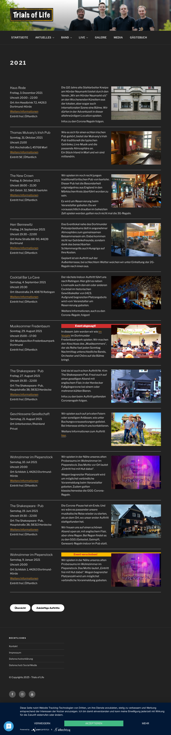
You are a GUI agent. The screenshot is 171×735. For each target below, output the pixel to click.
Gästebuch (138, 37)
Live (82, 37)
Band (65, 37)
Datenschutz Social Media (23, 665)
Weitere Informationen (24, 111)
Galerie (101, 37)
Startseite (19, 37)
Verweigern (42, 723)
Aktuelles (43, 37)
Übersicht (20, 607)
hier (63, 435)
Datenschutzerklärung (21, 658)
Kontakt (13, 646)
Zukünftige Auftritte (48, 607)
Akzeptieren (93, 723)
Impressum (15, 652)
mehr (145, 723)
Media (118, 37)
